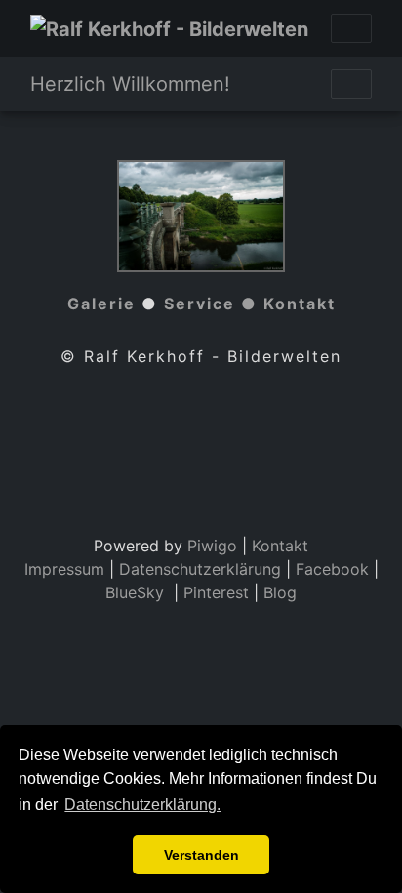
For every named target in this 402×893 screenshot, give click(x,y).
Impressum (64, 569)
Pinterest (216, 592)
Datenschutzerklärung (200, 569)
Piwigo (212, 545)
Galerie (101, 303)
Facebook (335, 569)
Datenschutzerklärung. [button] (142, 804)
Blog (280, 592)
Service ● (213, 303)
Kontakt (299, 303)
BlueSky (137, 592)
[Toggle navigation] (351, 28)
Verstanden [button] (201, 855)
